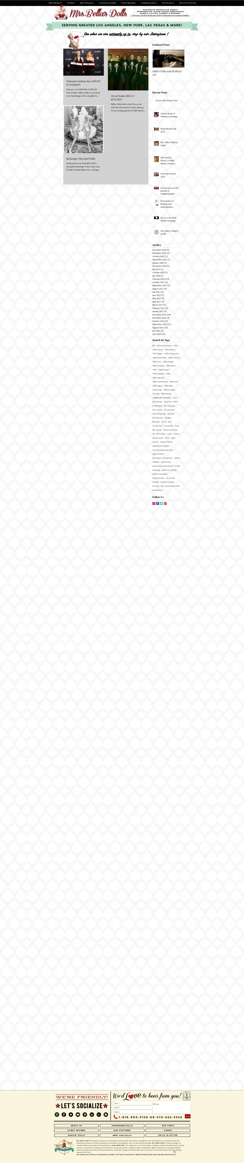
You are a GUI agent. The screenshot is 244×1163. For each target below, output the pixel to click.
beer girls (155, 486)
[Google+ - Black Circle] (99, 1114)
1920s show (156, 362)
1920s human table (159, 358)
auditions (155, 462)
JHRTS (175, 402)
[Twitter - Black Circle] (71, 1114)
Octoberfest (168, 426)
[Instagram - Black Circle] (57, 1114)
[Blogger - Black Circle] (106, 1114)
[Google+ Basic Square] (165, 503)
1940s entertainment (160, 382)
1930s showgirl (163, 370)
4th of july (156, 394)
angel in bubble (158, 454)
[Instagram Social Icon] (153, 503)
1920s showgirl (168, 362)
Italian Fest (168, 402)
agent (173, 438)
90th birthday (166, 394)
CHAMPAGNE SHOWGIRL (161, 398)
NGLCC (164, 422)
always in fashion (166, 442)
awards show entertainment (162, 466)
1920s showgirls (158, 366)
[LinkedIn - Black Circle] (92, 1114)
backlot (177, 466)
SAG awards (156, 430)
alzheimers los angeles (160, 446)
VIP (153, 434)
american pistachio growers (162, 450)
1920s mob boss (174, 358)
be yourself (170, 478)
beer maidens (157, 490)
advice (167, 438)
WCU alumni (160, 434)
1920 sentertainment (164, 345)
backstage (156, 470)
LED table (170, 414)
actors (169, 434)
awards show (166, 462)
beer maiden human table (170, 486)
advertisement (157, 438)
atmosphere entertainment (162, 458)
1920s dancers (169, 350)
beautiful (155, 482)
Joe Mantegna (157, 406)
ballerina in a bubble (169, 470)
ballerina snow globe (160, 474)
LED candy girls (169, 406)
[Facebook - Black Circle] (64, 1114)
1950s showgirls (169, 390)
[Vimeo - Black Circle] (85, 1114)
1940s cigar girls (158, 378)
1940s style (168, 386)
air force (155, 442)
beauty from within (167, 482)
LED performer (169, 410)
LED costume (157, 410)
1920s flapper (157, 353)
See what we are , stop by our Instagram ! (125, 34)
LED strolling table (159, 414)
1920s (175, 345)
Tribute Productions (170, 430)
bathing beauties (158, 478)
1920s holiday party (171, 353)
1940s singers (157, 386)
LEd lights (168, 418)
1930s (154, 370)
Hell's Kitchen (157, 402)
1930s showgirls (158, 374)
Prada (177, 426)
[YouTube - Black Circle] (78, 1114)
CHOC (175, 398)
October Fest (157, 426)
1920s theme (170, 366)
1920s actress (157, 350)
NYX (169, 422)
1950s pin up (157, 390)
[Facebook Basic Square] (157, 503)
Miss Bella (156, 422)
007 (153, 345)
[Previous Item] (157, 59)
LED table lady (157, 418)
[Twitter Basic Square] (161, 503)
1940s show (173, 382)
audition (177, 458)
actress (176, 434)
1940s (168, 374)
